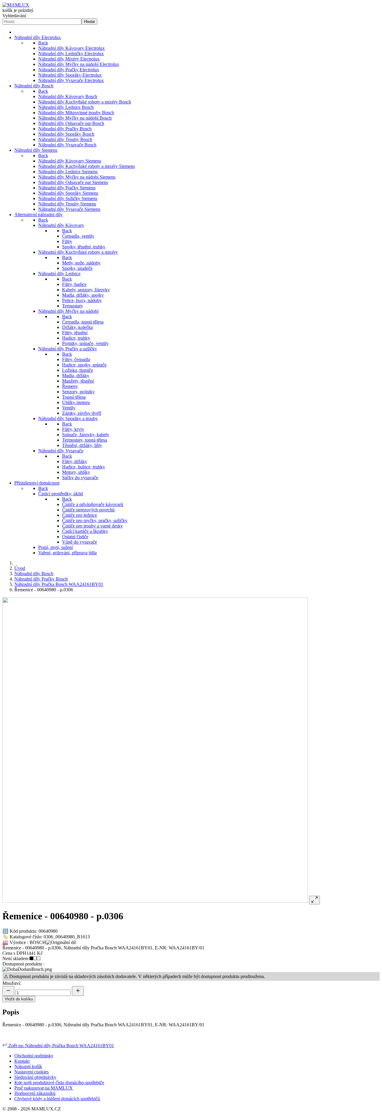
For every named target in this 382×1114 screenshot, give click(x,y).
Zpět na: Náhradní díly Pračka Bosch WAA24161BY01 (60, 1045)
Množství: (11, 983)
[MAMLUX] (15, 4)
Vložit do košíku (19, 999)
